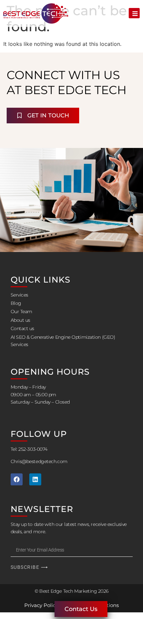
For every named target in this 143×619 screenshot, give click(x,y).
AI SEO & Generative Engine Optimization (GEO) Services (63, 340)
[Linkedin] (35, 479)
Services (19, 295)
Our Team (21, 311)
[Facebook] (17, 479)
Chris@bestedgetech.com (39, 461)
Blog (16, 303)
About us (20, 320)
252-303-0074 (33, 449)
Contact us (23, 328)
